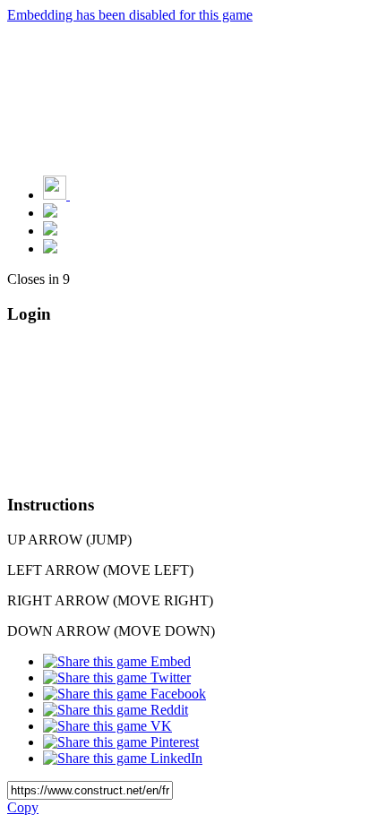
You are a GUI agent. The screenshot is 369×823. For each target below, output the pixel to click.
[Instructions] (50, 212)
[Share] (50, 230)
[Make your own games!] (94, 194)
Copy (23, 807)
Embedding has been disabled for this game (130, 14)
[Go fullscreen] (50, 248)
